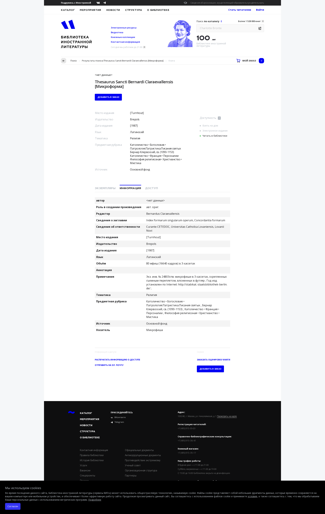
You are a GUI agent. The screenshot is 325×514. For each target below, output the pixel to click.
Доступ (151, 188)
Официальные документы (139, 450)
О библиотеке (158, 10)
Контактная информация (125, 41)
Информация (130, 188)
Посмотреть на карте (227, 416)
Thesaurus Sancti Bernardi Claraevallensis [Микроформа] (134, 60)
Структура (133, 10)
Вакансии (85, 470)
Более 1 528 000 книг (249, 21)
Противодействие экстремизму (142, 460)
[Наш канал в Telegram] (104, 3)
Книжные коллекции (123, 37)
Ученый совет (133, 465)
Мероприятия (90, 10)
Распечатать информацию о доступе (117, 359)
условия (252, 496)
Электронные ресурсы (124, 27)
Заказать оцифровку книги (213, 359)
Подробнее (94, 499)
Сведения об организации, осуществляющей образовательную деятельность (227, 2)
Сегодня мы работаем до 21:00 (126, 47)
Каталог (68, 10)
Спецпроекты (87, 475)
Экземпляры (105, 188)
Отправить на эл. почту (109, 365)
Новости (113, 10)
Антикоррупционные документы (143, 455)
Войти (260, 9)
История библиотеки (92, 460)
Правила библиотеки (92, 455)
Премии (84, 480)
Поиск (73, 60)
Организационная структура (141, 470)
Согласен (12, 506)
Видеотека (117, 32)
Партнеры (130, 475)
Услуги (83, 465)
